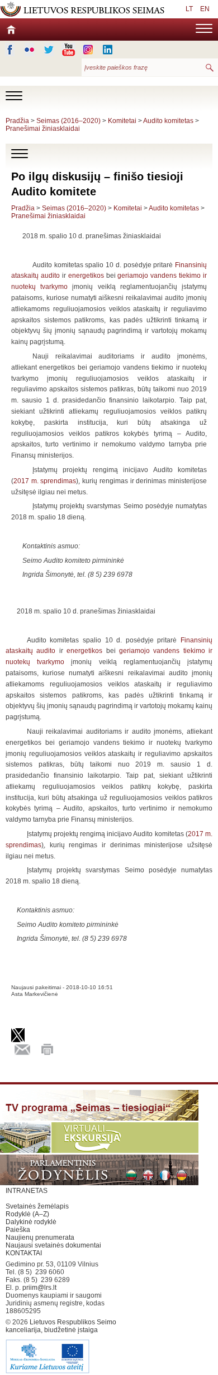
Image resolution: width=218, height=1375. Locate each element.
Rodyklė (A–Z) (27, 1214)
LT (189, 9)
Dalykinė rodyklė (31, 1222)
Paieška (18, 1230)
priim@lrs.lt (39, 1287)
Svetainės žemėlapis (37, 1206)
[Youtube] (68, 49)
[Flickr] (29, 49)
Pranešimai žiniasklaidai (43, 128)
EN (205, 9)
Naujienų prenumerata (40, 1237)
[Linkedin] (107, 49)
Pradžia (17, 121)
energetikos (86, 275)
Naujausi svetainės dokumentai (53, 1245)
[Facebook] (10, 49)
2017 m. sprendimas (44, 481)
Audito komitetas (168, 121)
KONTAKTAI (24, 1253)
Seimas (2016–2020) (68, 121)
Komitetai (122, 121)
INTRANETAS (27, 1191)
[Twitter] (49, 49)
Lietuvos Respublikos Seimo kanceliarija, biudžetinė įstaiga (61, 1326)
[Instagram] (88, 49)
